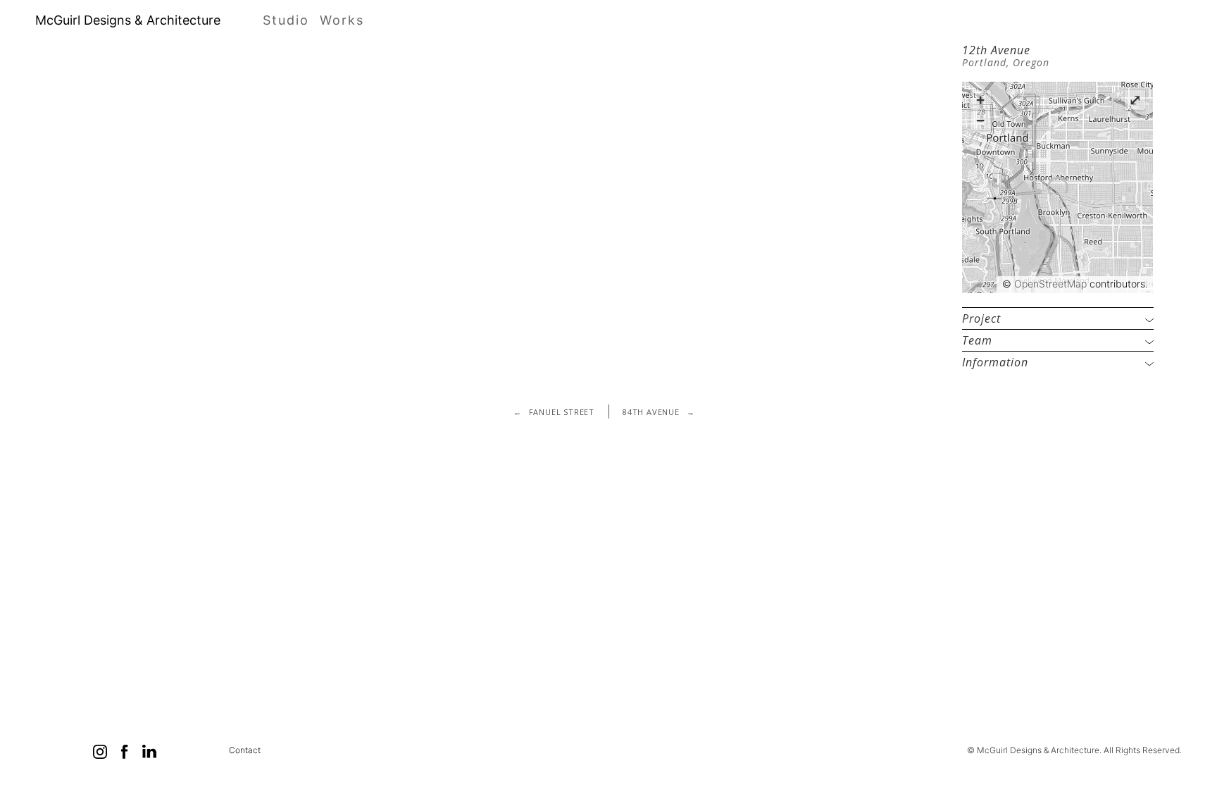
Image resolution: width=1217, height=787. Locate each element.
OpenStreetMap (1050, 284)
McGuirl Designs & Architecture (127, 20)
